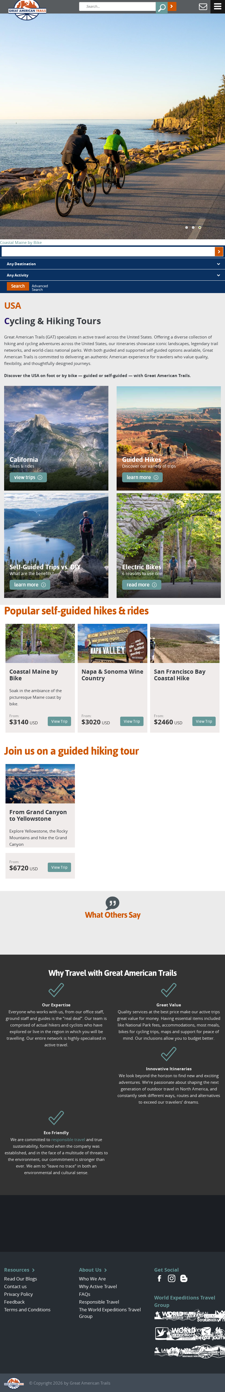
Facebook (159, 1278)
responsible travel (68, 1139)
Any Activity (17, 275)
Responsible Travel (99, 1302)
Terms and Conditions (27, 1309)
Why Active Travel (98, 1286)
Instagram (171, 1278)
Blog (183, 1278)
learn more (139, 477)
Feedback (14, 1302)
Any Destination (21, 263)
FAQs (84, 1294)
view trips (24, 477)
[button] (186, 227)
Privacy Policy (18, 1294)
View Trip (59, 721)
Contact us (15, 1286)
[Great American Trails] (23, 9)
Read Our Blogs (20, 1278)
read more (138, 584)
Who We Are (92, 1278)
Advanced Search (40, 288)
